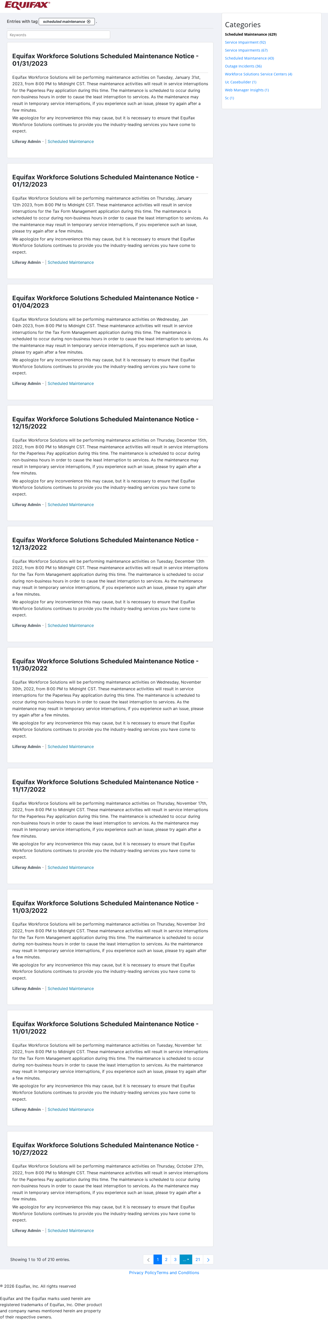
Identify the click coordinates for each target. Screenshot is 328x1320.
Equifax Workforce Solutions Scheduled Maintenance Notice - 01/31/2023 (105, 59)
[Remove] (88, 21)
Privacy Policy (143, 1272)
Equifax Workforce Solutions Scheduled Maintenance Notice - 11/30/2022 (105, 664)
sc (229, 97)
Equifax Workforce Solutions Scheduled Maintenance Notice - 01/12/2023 (105, 180)
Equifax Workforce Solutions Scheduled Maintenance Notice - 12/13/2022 (105, 543)
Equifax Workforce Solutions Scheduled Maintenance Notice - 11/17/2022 (105, 785)
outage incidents (243, 66)
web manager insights (247, 90)
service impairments (246, 50)
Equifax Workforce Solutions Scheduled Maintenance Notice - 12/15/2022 (105, 422)
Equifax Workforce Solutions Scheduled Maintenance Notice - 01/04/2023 (105, 301)
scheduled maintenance (71, 141)
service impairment (245, 42)
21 (198, 1259)
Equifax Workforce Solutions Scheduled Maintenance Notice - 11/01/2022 (105, 1027)
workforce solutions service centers (258, 74)
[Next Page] (208, 1259)
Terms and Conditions (178, 1272)
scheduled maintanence (249, 58)
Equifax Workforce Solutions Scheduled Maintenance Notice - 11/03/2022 (105, 906)
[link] (148, 1259)
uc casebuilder (240, 82)
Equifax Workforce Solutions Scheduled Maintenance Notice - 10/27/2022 (105, 1148)
